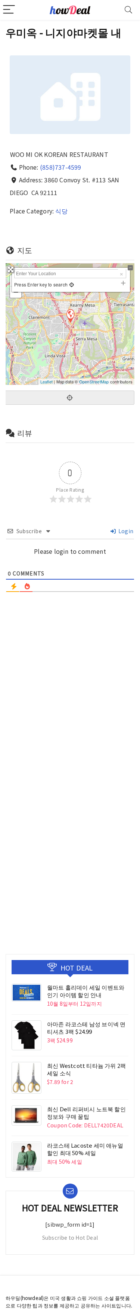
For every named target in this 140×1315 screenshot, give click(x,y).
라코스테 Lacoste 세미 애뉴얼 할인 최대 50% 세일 (85, 1149)
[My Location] (71, 284)
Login (125, 531)
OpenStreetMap (94, 382)
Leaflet (46, 382)
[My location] (70, 398)
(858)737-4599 (60, 167)
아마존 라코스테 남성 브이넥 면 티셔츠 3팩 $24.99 (86, 1027)
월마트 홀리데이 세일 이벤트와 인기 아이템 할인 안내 (85, 991)
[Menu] (9, 10)
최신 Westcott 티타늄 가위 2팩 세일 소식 (86, 1069)
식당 (61, 210)
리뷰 (24, 432)
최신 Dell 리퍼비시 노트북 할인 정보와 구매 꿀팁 (86, 1112)
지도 (24, 250)
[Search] (128, 10)
